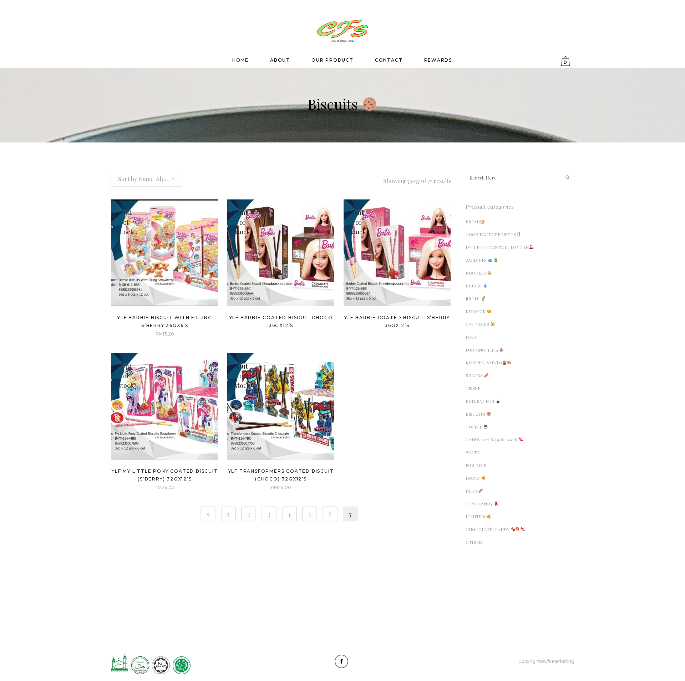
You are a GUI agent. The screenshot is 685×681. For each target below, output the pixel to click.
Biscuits (476, 414)
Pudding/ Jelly (482, 350)
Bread (473, 221)
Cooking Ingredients (491, 234)
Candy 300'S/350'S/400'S (492, 439)
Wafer (473, 452)
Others (474, 542)
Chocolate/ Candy (488, 529)
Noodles (476, 273)
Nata (471, 337)
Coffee (474, 427)
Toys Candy (480, 503)
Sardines (477, 260)
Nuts (472, 491)
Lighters (476, 516)
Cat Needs (478, 324)
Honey (473, 478)
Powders (476, 465)
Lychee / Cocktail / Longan (497, 247)
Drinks (474, 285)
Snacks (475, 375)
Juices (473, 298)
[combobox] (146, 179)
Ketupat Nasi (481, 401)
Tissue (473, 388)
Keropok (476, 311)
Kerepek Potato (484, 362)
